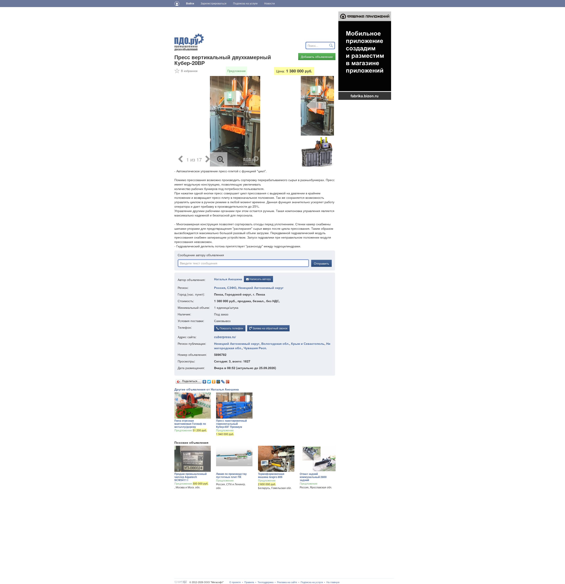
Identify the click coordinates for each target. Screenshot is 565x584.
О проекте (235, 582)
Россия (219, 287)
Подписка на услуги (312, 582)
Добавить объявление (317, 56)
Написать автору (260, 279)
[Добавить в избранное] (177, 72)
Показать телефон (231, 328)
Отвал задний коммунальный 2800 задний (313, 477)
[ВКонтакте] (204, 380)
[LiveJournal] (223, 380)
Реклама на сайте (287, 582)
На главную (332, 582)
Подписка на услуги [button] (245, 3)
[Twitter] (209, 380)
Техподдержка (265, 582)
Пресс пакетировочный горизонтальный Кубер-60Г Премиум (231, 423)
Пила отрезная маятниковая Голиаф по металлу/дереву (190, 423)
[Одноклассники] (213, 380)
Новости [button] (269, 3)
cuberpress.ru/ (225, 337)
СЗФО (231, 287)
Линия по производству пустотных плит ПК (231, 475)
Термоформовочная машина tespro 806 (271, 475)
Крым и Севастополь (307, 343)
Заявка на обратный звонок (269, 328)
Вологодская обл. (275, 343)
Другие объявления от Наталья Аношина (206, 389)
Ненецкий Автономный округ (261, 287)
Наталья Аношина (228, 279)
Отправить (321, 263)
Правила (249, 582)
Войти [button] (190, 3)
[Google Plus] (227, 380)
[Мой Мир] (218, 380)
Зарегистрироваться (213, 3)
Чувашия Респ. (255, 348)
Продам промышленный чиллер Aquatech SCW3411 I (190, 477)
